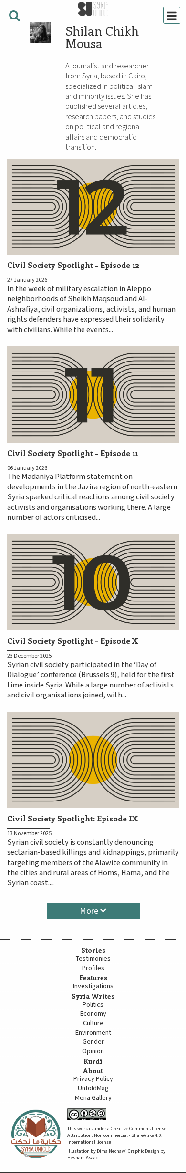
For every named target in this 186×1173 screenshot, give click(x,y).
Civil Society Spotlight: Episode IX (72, 818)
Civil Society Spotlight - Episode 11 (72, 453)
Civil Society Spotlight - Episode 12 (73, 264)
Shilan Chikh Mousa (102, 36)
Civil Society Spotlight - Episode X (72, 640)
